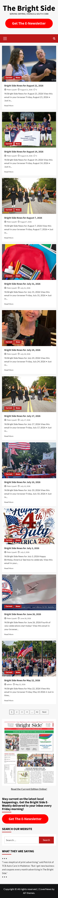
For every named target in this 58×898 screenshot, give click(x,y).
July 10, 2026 (25, 486)
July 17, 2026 (25, 420)
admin (9, 684)
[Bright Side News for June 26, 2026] (29, 592)
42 (37, 712)
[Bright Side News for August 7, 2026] (29, 196)
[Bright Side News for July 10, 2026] (29, 460)
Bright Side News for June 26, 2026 (22, 614)
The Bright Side (29, 8)
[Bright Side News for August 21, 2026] (29, 64)
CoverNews (45, 889)
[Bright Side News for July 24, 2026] (29, 328)
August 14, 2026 (26, 156)
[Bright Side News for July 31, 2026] (29, 262)
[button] (5, 38)
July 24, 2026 (25, 354)
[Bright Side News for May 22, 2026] (29, 658)
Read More (8, 105)
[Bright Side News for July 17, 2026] (29, 394)
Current (9, 77)
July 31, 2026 (25, 288)
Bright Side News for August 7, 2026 (23, 218)
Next (44, 712)
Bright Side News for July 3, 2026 (21, 548)
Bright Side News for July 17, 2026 (22, 416)
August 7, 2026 (26, 222)
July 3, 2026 (24, 552)
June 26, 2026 (25, 618)
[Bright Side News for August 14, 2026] (29, 130)
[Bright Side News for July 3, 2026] (29, 526)
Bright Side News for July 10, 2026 (22, 482)
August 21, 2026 (26, 89)
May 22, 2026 (20, 684)
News (18, 77)
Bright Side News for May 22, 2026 (22, 680)
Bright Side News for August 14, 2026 (23, 151)
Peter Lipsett (12, 89)
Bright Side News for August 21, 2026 (23, 85)
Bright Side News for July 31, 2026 (22, 284)
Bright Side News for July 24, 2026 (22, 350)
